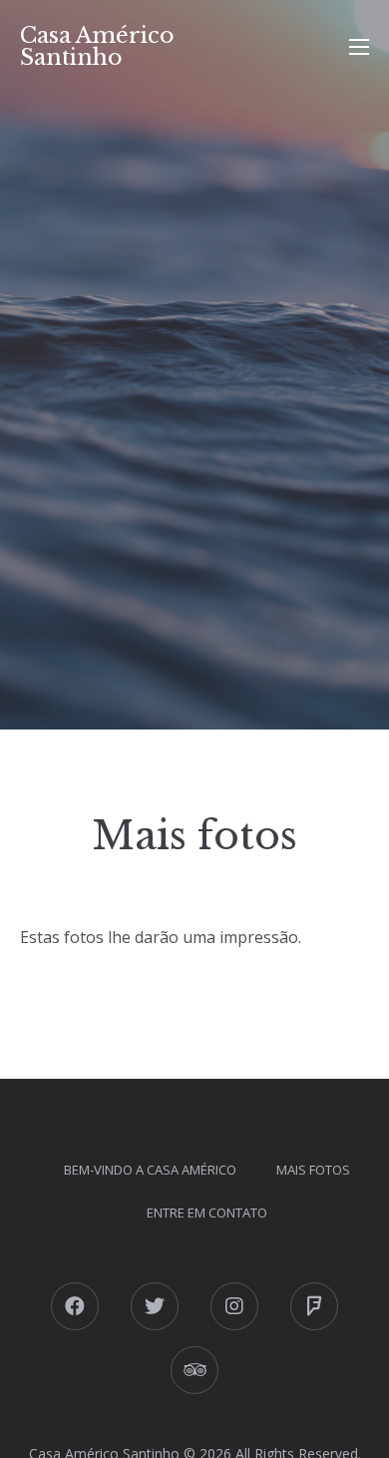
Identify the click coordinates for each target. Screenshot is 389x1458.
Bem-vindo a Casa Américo (150, 1170)
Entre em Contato (207, 1212)
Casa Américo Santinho (97, 46)
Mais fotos (313, 1170)
